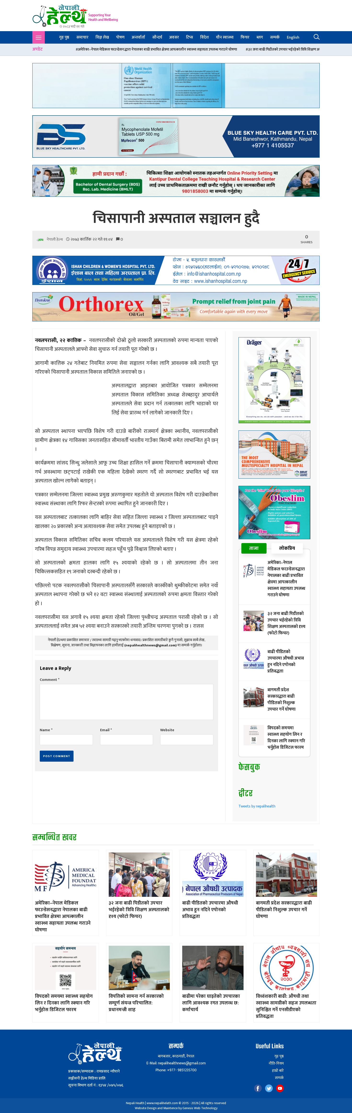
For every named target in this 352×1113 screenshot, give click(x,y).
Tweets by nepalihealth (256, 806)
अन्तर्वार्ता (138, 37)
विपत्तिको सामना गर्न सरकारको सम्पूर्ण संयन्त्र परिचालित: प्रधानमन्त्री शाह (136, 1003)
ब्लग (259, 37)
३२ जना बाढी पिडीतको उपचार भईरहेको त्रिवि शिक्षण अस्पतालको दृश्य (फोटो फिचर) (232, 49)
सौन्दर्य (157, 37)
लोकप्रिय (287, 548)
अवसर (174, 37)
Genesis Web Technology (199, 1108)
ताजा (254, 548)
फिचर (245, 37)
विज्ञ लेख (102, 37)
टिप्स (189, 37)
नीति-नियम (276, 1064)
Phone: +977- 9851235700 (176, 1070)
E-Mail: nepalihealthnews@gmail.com (176, 1063)
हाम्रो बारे (278, 1071)
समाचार (82, 37)
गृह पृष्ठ (64, 37)
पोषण (120, 37)
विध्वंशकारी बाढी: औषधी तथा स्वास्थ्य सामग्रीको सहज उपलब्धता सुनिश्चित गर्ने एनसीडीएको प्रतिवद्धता (286, 1006)
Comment (49, 680)
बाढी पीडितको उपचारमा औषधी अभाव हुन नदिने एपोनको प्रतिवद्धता (285, 661)
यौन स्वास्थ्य (224, 37)
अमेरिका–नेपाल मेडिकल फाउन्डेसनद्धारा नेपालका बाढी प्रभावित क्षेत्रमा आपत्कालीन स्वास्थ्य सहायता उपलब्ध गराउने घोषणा (87, 49)
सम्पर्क (275, 37)
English (293, 37)
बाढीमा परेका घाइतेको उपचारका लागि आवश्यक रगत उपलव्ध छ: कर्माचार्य (211, 1003)
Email (106, 730)
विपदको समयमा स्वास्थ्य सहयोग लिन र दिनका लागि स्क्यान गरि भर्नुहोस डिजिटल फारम (286, 738)
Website (167, 730)
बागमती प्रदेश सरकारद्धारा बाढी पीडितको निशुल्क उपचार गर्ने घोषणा (281, 699)
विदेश (204, 37)
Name (46, 730)
